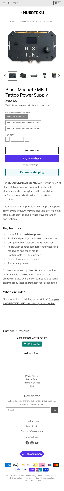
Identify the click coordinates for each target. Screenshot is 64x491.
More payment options (32, 165)
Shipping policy (47, 478)
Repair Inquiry (32, 426)
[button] (12, 76)
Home (12, 21)
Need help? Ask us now (32, 431)
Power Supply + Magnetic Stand (23, 122)
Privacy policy (16, 478)
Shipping (22, 105)
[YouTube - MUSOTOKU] (37, 443)
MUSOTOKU (18, 475)
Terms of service (32, 478)
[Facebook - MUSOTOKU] (27, 443)
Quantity (9, 135)
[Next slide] (59, 76)
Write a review (32, 344)
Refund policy (51, 475)
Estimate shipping (32, 172)
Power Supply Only (16, 117)
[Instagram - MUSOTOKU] (32, 443)
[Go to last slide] (5, 76)
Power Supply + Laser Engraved (23, 128)
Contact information (32, 480)
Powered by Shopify (34, 475)
